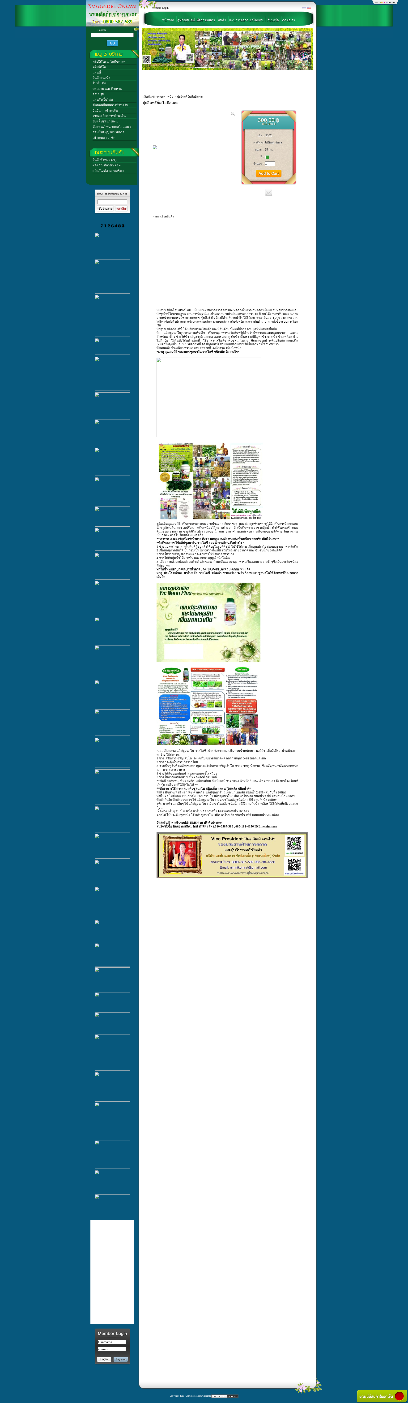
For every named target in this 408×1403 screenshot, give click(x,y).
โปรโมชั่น (99, 83)
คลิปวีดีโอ (99, 67)
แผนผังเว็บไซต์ (103, 99)
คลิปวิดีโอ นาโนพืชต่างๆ (109, 61)
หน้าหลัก (168, 20)
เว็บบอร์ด (273, 20)
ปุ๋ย (171, 96)
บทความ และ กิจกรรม (107, 89)
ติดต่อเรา (288, 20)
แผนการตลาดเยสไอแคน (246, 20)
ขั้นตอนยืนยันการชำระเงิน (110, 105)
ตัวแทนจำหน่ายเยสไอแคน (111, 127)
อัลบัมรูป (98, 94)
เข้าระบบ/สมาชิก (104, 137)
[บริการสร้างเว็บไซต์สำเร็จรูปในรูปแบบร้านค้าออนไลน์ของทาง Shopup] (224, 1396)
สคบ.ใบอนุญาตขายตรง (108, 132)
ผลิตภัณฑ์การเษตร (154, 96)
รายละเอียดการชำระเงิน (109, 116)
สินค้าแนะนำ (101, 78)
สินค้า (222, 20)
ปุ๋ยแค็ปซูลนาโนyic (105, 121)
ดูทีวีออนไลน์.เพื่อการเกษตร (196, 20)
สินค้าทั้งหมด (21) (104, 160)
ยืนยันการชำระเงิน (105, 110)
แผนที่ (97, 72)
